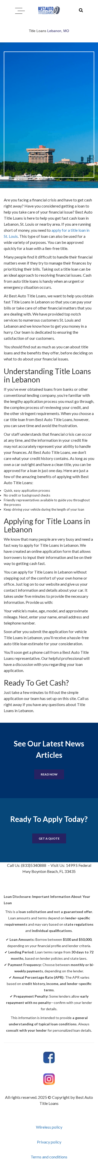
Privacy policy (49, 1141)
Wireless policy (49, 1127)
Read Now (49, 774)
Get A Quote (49, 838)
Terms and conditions (49, 1156)
